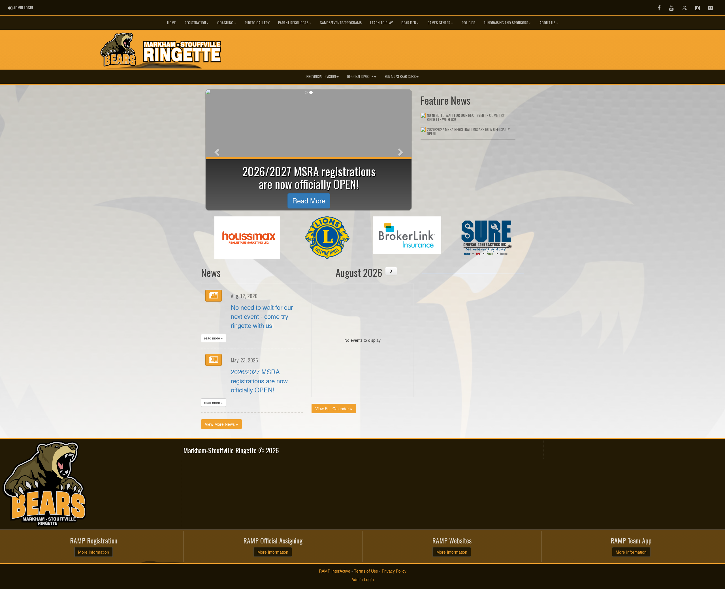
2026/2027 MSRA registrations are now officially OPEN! (259, 380)
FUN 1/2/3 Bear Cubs (400, 76)
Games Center (438, 22)
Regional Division (360, 76)
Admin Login (362, 579)
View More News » (221, 424)
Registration (195, 22)
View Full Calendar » (333, 408)
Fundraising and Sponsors (506, 22)
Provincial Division (321, 76)
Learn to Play (381, 22)
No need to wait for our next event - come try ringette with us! (262, 316)
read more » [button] (213, 338)
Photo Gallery (257, 22)
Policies (468, 22)
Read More (308, 200)
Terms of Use (366, 571)
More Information (93, 552)
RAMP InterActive (334, 571)
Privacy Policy (394, 571)
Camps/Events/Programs (341, 22)
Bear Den (408, 22)
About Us (547, 22)
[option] (247, 237)
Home (171, 22)
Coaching (225, 22)
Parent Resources (293, 22)
